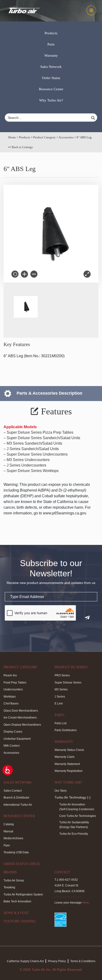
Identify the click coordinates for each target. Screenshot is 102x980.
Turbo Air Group (14, 880)
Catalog (9, 824)
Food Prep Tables (15, 682)
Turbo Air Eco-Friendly (73, 833)
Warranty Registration (69, 771)
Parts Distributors (66, 730)
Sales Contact (13, 790)
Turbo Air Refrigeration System (23, 894)
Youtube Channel (20, 921)
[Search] (93, 117)
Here (85, 902)
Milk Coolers (12, 745)
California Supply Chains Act (25, 961)
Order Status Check (22, 864)
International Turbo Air (18, 804)
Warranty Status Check (69, 750)
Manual (8, 831)
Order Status (51, 78)
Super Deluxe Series (68, 682)
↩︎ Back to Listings (20, 147)
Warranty (51, 55)
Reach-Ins (10, 675)
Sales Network (51, 67)
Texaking (9, 887)
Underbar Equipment (17, 738)
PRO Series (62, 675)
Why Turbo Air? (51, 100)
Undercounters (13, 689)
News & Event (16, 913)
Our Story (61, 790)
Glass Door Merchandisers (21, 710)
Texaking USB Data (16, 852)
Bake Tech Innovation (17, 901)
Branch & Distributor (16, 797)
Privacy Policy (57, 961)
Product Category (44, 137)
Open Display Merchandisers (22, 724)
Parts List (60, 723)
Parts (51, 44)
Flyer (7, 845)
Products (51, 33)
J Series (60, 696)
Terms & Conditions (82, 961)
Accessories (66, 137)
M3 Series (61, 689)
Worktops (10, 696)
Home (12, 137)
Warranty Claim (64, 757)
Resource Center (51, 89)
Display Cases (13, 731)
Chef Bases (11, 703)
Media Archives (13, 838)
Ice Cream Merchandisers (20, 717)
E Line (59, 703)
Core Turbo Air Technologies (77, 816)
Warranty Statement (67, 764)
